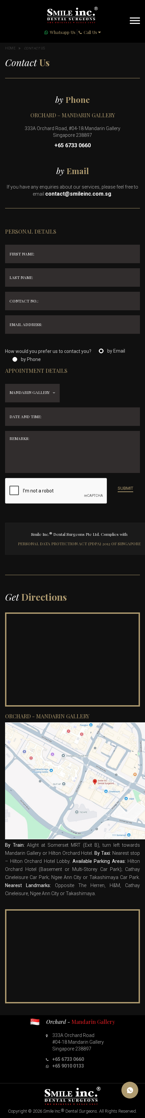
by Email (116, 351)
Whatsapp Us (63, 32)
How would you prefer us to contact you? (48, 351)
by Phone (31, 359)
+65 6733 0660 (72, 145)
